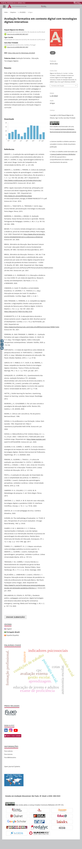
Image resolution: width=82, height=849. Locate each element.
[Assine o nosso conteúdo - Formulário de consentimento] (12, 737)
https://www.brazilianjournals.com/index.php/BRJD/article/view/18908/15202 (31, 327)
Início (6, 12)
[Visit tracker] (13, 786)
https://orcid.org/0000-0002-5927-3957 (17, 47)
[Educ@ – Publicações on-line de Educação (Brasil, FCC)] (62, 816)
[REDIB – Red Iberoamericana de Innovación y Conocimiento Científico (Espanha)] (62, 827)
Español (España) (13, 635)
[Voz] (2, 344)
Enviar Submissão (15, 617)
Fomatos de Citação (57, 86)
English (9, 629)
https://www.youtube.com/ (36, 439)
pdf (53, 53)
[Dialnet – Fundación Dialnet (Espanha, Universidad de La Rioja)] (17, 816)
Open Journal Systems (12, 766)
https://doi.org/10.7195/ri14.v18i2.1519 (18, 311)
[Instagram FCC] (10, 731)
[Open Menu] (4, 6)
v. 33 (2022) (22, 12)
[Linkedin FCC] (6, 731)
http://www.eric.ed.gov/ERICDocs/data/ (18, 196)
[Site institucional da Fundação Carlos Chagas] (77, 3)
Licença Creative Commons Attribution (63, 154)
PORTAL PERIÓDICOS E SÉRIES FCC (13, 3)
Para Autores (8, 754)
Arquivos (13, 12)
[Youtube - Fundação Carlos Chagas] (16, 731)
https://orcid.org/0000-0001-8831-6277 (17, 34)
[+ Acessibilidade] (2, 348)
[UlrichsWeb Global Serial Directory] (39, 833)
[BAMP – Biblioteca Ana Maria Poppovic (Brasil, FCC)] (17, 810)
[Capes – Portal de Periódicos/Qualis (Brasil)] (16, 827)
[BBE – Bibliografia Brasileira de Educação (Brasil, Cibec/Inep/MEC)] (39, 822)
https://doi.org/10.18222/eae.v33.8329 (21, 53)
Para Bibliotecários (10, 757)
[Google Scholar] (16, 822)
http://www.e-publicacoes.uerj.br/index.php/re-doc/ (22, 180)
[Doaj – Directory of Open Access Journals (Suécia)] (39, 816)
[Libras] (2, 341)
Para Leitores (8, 751)
